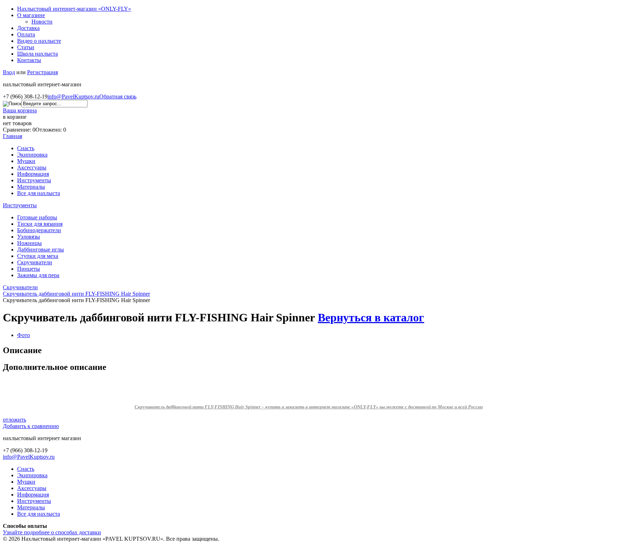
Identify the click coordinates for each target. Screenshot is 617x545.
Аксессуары (31, 167)
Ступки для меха (37, 256)
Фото (23, 335)
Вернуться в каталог (371, 317)
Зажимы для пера (38, 275)
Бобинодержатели (39, 230)
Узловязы (28, 237)
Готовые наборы (37, 217)
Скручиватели (34, 262)
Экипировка (32, 155)
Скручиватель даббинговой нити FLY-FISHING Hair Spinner (76, 294)
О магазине (31, 15)
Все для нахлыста (38, 193)
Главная (12, 136)
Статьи (25, 47)
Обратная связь (117, 96)
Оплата (26, 34)
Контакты (29, 60)
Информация (33, 174)
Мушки (26, 161)
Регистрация (42, 72)
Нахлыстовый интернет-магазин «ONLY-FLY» (74, 9)
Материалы (31, 187)
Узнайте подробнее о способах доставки (52, 532)
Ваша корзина (20, 110)
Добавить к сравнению (31, 426)
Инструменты (34, 180)
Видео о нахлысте (39, 41)
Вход (9, 72)
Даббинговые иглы (40, 249)
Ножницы (29, 243)
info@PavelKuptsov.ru (73, 96)
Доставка (28, 28)
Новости (41, 22)
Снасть (25, 148)
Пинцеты (28, 269)
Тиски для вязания (39, 224)
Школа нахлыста (37, 54)
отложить (14, 420)
